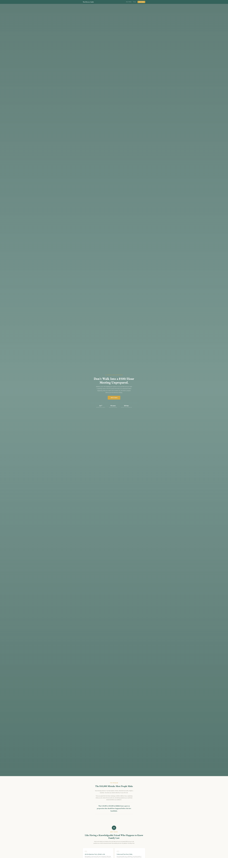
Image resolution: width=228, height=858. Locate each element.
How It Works (128, 1)
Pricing (134, 1)
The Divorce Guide (88, 2)
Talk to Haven (141, 2)
